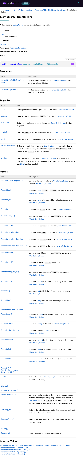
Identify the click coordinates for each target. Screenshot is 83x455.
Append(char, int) (7, 253)
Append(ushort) (7, 340)
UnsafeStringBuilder (59, 80)
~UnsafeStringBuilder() (9, 390)
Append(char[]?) (7, 262)
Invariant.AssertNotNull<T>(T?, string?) (15, 450)
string (40, 324)
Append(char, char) (8, 225)
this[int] (4, 132)
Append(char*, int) (8, 216)
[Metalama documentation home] (14, 10)
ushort (40, 340)
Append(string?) (7, 323)
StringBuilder (18, 25)
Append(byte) (6, 200)
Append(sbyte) (6, 314)
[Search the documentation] (79, 3)
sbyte (41, 314)
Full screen (71, 59)
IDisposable (4, 44)
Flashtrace (14, 48)
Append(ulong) (6, 358)
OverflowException (51, 146)
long (39, 300)
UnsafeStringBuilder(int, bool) (12, 89)
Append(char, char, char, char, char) (14, 246)
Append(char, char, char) (10, 232)
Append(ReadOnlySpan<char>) (12, 310)
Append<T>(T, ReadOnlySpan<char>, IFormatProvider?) (9, 370)
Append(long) (6, 300)
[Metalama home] (11, 3)
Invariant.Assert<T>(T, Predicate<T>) (14, 448)
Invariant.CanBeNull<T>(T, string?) (13, 452)
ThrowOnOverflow (8, 146)
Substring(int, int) (7, 419)
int (39, 291)
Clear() (22, 164)
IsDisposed (5, 123)
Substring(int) (6, 410)
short (40, 282)
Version (4, 158)
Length (3, 139)
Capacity (4, 116)
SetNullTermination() (8, 395)
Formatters (22, 48)
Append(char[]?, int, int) (10, 272)
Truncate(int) (5, 433)
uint (39, 349)
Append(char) (6, 209)
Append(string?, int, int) (10, 330)
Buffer (3, 109)
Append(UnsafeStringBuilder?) (12, 181)
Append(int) (5, 291)
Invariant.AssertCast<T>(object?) (12, 454)
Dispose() (4, 386)
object (2, 34)
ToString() (4, 429)
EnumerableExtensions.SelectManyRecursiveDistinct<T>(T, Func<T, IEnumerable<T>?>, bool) (35, 446)
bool (39, 190)
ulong (40, 359)
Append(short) (6, 281)
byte (39, 200)
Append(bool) (6, 190)
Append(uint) (6, 349)
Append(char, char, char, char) (12, 239)
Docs (26, 3)
